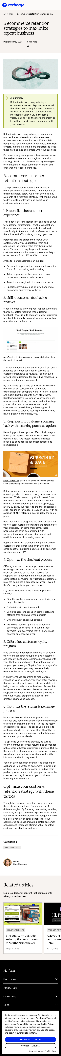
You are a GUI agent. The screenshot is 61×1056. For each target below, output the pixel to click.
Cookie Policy (47, 1024)
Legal (6, 1005)
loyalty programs (29, 652)
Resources (10, 987)
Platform (9, 970)
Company (9, 996)
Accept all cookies (30, 1039)
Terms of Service (24, 1024)
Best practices (12, 847)
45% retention (23, 512)
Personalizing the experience (19, 239)
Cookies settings (30, 1046)
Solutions (9, 979)
